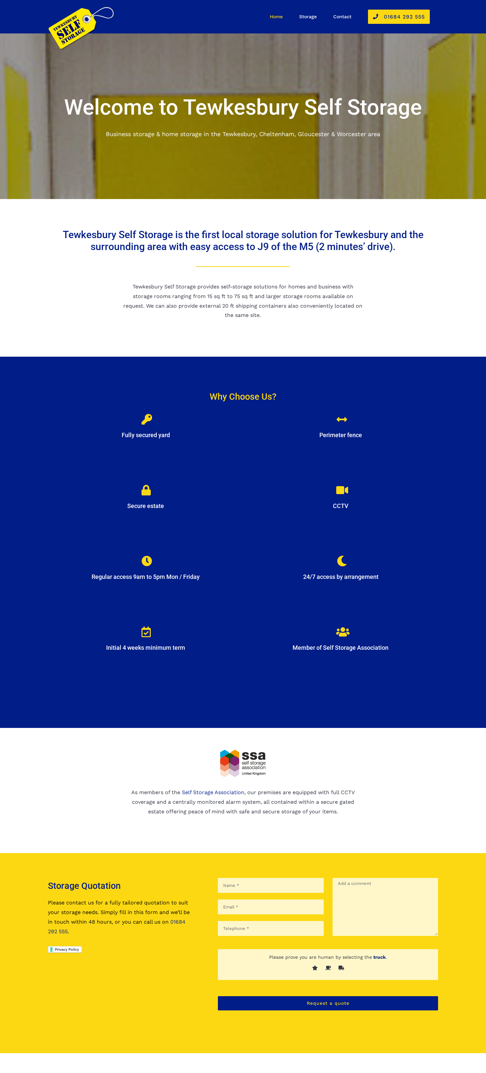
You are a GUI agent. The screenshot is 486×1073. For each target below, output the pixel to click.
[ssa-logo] (243, 752)
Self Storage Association (213, 792)
